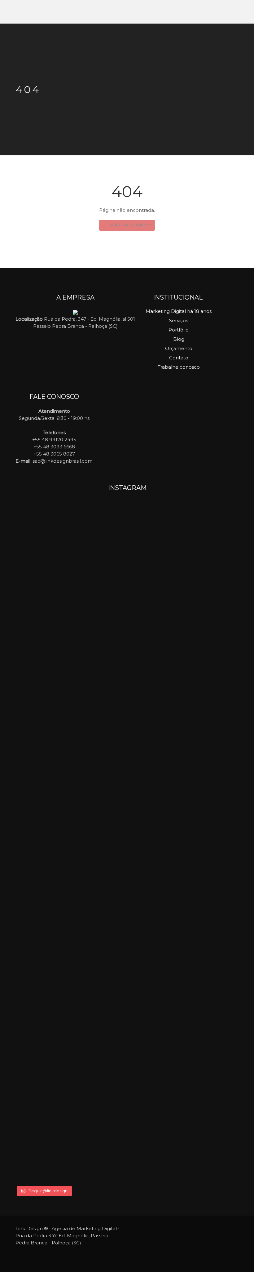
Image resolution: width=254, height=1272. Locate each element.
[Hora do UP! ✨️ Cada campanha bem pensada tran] (52, 598)
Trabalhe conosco (179, 367)
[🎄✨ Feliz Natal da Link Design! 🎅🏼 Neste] (127, 980)
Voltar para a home (130, 225)
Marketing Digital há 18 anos (179, 311)
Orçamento (178, 348)
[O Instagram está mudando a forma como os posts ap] (202, 620)
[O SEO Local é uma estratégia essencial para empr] (127, 702)
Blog (178, 339)
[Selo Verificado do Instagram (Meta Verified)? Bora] (202, 1037)
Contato (178, 358)
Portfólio (179, 330)
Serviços (178, 320)
